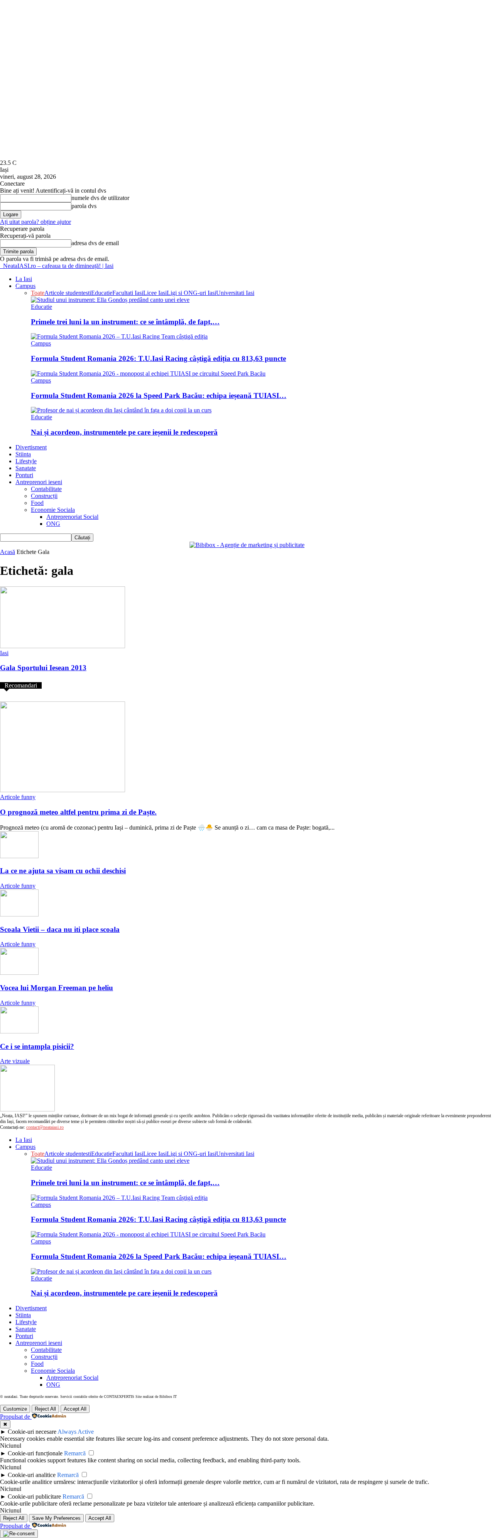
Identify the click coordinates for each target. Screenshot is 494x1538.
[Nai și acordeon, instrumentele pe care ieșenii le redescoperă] (121, 410)
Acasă (7, 552)
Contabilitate (46, 489)
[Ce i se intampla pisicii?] (19, 1031)
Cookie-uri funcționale (35, 1453)
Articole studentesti (67, 293)
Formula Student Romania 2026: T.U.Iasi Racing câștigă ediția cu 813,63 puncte (158, 358)
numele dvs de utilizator (100, 198)
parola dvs (83, 206)
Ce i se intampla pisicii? (37, 1046)
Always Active (76, 1431)
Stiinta (23, 454)
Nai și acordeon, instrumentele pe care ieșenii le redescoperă (124, 432)
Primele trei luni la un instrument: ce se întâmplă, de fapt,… (125, 322)
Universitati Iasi (235, 293)
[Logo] (1, 266)
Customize (15, 1409)
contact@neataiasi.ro (45, 1127)
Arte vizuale (15, 1061)
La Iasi (23, 279)
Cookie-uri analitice (32, 1475)
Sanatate (25, 468)
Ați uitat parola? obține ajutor (35, 222)
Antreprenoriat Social (72, 516)
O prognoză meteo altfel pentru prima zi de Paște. (78, 812)
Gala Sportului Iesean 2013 (43, 668)
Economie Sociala (53, 509)
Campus (25, 286)
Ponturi (24, 475)
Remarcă (75, 1453)
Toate (37, 293)
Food (37, 503)
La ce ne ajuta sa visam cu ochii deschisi (63, 871)
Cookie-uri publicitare (34, 1496)
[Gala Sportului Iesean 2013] (62, 646)
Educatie (101, 293)
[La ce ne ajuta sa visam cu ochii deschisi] (19, 856)
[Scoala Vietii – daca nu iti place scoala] (19, 914)
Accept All (75, 1409)
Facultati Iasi (127, 293)
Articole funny (18, 797)
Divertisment (31, 447)
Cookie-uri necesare (32, 1431)
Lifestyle (26, 461)
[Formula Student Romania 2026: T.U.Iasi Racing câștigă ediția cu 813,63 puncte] (119, 336)
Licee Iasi (155, 293)
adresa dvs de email (95, 243)
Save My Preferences (56, 1518)
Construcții (44, 496)
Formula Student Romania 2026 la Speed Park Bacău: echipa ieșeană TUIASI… (158, 395)
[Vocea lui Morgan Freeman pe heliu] (19, 972)
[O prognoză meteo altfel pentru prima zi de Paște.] (62, 790)
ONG (53, 523)
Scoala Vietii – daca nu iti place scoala (60, 929)
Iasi (4, 653)
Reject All (45, 1409)
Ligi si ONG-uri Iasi (191, 293)
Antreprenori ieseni (38, 482)
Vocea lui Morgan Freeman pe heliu (56, 988)
